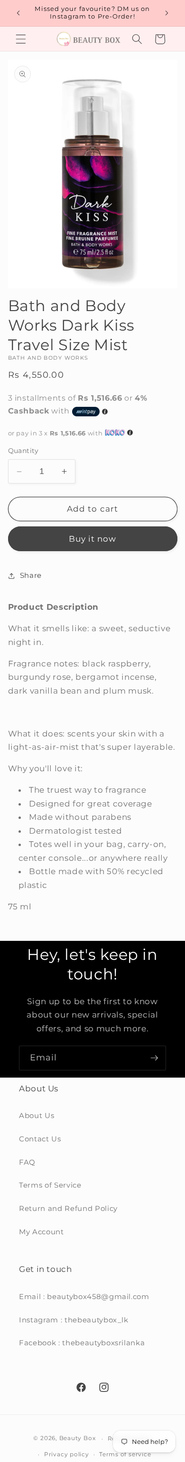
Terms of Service (50, 1185)
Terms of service (125, 1454)
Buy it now (93, 539)
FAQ (27, 1162)
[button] (20, 39)
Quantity (23, 450)
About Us (36, 1115)
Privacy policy (66, 1454)
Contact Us (40, 1138)
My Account (41, 1231)
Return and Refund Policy (68, 1208)
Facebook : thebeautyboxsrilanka (82, 1342)
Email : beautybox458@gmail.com (84, 1296)
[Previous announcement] (18, 12)
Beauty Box (77, 1438)
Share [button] (31, 575)
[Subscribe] (154, 1058)
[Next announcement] (167, 12)
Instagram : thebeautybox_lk (74, 1319)
